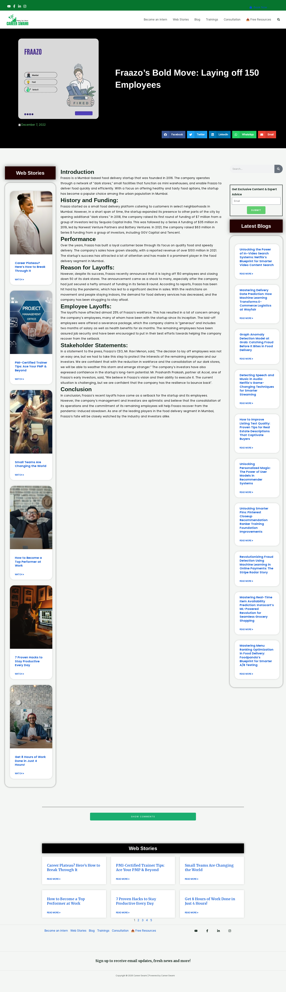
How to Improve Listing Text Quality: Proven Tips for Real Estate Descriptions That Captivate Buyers (255, 429)
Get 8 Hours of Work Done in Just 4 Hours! (30, 761)
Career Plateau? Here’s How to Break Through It (30, 267)
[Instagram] (24, 6)
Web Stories (78, 930)
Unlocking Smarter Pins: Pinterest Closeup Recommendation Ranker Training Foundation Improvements (254, 520)
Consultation (120, 930)
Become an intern (56, 930)
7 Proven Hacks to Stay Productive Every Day (29, 661)
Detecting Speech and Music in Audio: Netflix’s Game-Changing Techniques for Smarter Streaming (257, 385)
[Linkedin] (19, 6)
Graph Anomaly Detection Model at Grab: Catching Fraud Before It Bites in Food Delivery (256, 342)
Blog (92, 930)
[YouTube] (9, 6)
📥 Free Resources (143, 930)
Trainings (103, 930)
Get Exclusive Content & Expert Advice (254, 192)
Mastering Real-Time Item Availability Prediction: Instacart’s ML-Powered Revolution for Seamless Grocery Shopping (257, 608)
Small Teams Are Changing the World (30, 464)
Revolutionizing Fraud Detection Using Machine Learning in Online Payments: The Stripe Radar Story (256, 564)
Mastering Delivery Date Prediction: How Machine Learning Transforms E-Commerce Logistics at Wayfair (256, 299)
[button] (278, 20)
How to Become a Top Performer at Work (28, 562)
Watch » (19, 279)
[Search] (278, 169)
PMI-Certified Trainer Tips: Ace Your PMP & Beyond (31, 366)
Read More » (246, 273)
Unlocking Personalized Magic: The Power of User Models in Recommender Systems (255, 473)
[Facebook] (14, 6)
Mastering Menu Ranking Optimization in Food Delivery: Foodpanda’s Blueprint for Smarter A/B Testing (256, 655)
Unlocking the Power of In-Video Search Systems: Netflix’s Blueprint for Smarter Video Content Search (257, 257)
